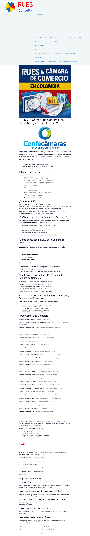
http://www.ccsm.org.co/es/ (46, 408)
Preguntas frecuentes (29, 189)
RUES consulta (22, 474)
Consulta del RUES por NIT (74, 22)
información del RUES (48, 156)
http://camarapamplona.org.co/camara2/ (48, 401)
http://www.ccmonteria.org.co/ (53, 347)
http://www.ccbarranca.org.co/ (50, 374)
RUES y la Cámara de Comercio (78, 26)
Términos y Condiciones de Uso (46, 529)
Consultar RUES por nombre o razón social (55, 22)
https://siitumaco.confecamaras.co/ (46, 364)
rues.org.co (66, 156)
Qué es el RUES (26, 163)
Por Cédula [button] (38, 49)
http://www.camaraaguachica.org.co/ (48, 371)
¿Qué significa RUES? (31, 190)
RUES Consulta (38, 22)
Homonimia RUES (39, 30)
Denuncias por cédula (57, 53)
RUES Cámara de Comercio (31, 185)
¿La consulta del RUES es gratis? (34, 195)
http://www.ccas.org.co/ (43, 319)
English (25, 187)
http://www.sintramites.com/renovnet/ (50, 327)
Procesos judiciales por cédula (42, 53)
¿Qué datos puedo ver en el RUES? (34, 197)
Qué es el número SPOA (75, 37)
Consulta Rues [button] (38, 18)
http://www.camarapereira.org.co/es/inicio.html (48, 354)
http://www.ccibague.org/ (43, 341)
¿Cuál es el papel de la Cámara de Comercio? (36, 179)
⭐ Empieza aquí (39, 14)
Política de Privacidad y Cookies (46, 528)
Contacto (46, 526)
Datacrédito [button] (38, 57)
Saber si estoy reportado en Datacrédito (68, 61)
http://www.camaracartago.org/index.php (48, 381)
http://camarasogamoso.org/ (45, 411)
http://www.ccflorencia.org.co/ (54, 388)
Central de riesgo (52, 61)
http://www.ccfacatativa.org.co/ (46, 337)
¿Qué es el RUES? (28, 177)
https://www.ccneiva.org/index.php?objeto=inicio (48, 398)
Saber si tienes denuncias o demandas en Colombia (47, 41)
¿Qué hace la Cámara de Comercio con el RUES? (38, 192)
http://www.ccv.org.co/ (45, 368)
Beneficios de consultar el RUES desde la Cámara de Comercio (40, 182)
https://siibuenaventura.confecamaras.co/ (51, 378)
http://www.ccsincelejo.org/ (44, 361)
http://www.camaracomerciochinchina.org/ (49, 384)
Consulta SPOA (38, 37)
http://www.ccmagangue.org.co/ (46, 344)
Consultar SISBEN (39, 45)
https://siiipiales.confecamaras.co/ (45, 391)
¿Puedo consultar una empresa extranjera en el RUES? (39, 194)
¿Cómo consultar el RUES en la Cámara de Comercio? (38, 180)
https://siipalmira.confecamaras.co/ (46, 351)
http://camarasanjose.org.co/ (52, 358)
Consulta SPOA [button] (38, 34)
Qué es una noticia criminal (61, 37)
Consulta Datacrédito (40, 61)
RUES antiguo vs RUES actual (42, 26)
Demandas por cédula (70, 53)
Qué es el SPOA (48, 37)
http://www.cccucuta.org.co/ (43, 334)
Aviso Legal (46, 531)
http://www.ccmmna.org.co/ (62, 395)
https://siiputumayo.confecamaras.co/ (48, 405)
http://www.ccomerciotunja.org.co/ (45, 415)
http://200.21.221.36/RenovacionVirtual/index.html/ (51, 331)
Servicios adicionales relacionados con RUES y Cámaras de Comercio (42, 184)
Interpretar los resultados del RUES (60, 26)
